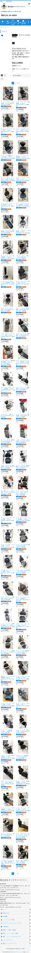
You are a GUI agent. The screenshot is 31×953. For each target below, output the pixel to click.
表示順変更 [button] (18, 75)
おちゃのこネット (13, 952)
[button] (7, 22)
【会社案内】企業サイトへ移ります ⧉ (10, 11)
